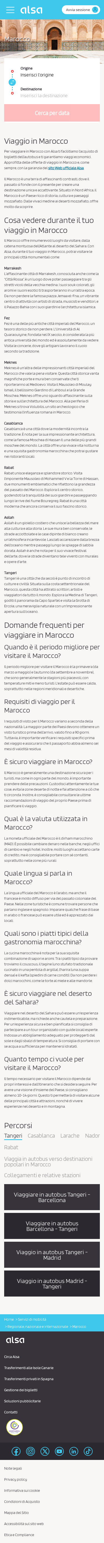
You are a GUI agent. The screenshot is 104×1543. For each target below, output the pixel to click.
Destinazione (31, 88)
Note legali (13, 1468)
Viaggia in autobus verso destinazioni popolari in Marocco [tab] (48, 1162)
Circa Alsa (11, 1356)
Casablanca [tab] (41, 1136)
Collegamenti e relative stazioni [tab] (42, 1175)
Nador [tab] (92, 1136)
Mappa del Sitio (16, 1512)
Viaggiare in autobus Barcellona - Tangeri (52, 1225)
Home (9, 1319)
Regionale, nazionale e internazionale (37, 1326)
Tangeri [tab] (13, 1136)
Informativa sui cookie (22, 1490)
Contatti (10, 1412)
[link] (11, 82)
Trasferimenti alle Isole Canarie (29, 1367)
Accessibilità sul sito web (24, 1523)
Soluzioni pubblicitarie (22, 1401)
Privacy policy (15, 1479)
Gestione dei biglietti (20, 1390)
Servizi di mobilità (32, 1319)
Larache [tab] (70, 1136)
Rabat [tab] (11, 1148)
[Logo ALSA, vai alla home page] (33, 10)
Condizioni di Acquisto (22, 1501)
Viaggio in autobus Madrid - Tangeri (52, 1283)
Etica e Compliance (19, 1534)
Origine (26, 68)
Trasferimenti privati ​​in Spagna (29, 1379)
